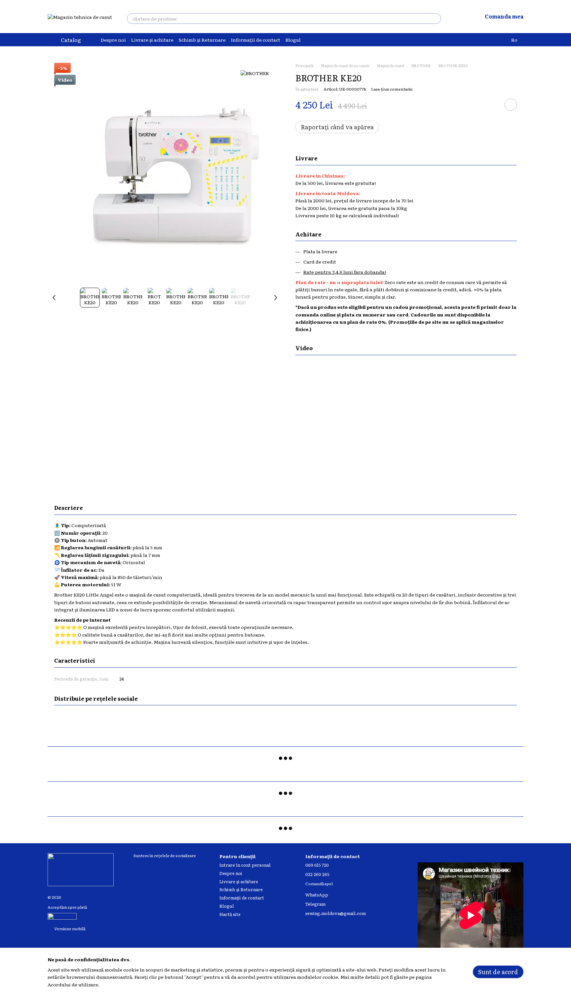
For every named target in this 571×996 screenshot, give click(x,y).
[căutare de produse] (436, 18)
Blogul (293, 39)
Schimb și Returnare (202, 39)
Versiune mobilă (69, 929)
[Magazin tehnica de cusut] (81, 869)
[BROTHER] (255, 73)
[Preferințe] (459, 16)
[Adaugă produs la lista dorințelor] (511, 105)
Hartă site (230, 914)
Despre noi (113, 39)
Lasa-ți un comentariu (391, 89)
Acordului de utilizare (73, 984)
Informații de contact (255, 39)
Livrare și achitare (152, 39)
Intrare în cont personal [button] (245, 865)
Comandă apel (319, 884)
